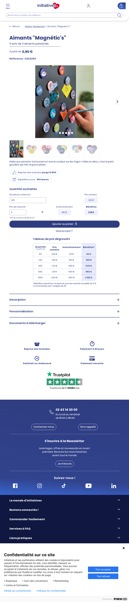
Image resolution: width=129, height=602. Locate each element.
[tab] (57, 133)
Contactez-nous (43, 426)
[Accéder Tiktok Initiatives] (64, 486)
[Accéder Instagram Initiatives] (39, 486)
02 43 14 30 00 (66, 410)
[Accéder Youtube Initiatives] (88, 486)
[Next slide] (117, 101)
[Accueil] (48, 6)
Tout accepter (103, 569)
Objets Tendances (35, 26)
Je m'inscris (65, 463)
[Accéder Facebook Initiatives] (15, 486)
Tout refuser (103, 576)
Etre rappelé (88, 426)
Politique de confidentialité (51, 590)
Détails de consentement (17, 590)
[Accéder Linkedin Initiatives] (113, 486)
